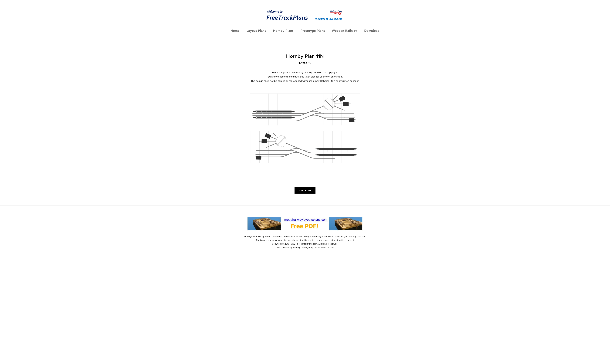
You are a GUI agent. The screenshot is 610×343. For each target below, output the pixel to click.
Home (235, 31)
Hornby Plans (283, 31)
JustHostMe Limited (324, 247)
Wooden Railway (344, 31)
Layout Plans (256, 31)
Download (372, 31)
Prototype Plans (313, 31)
